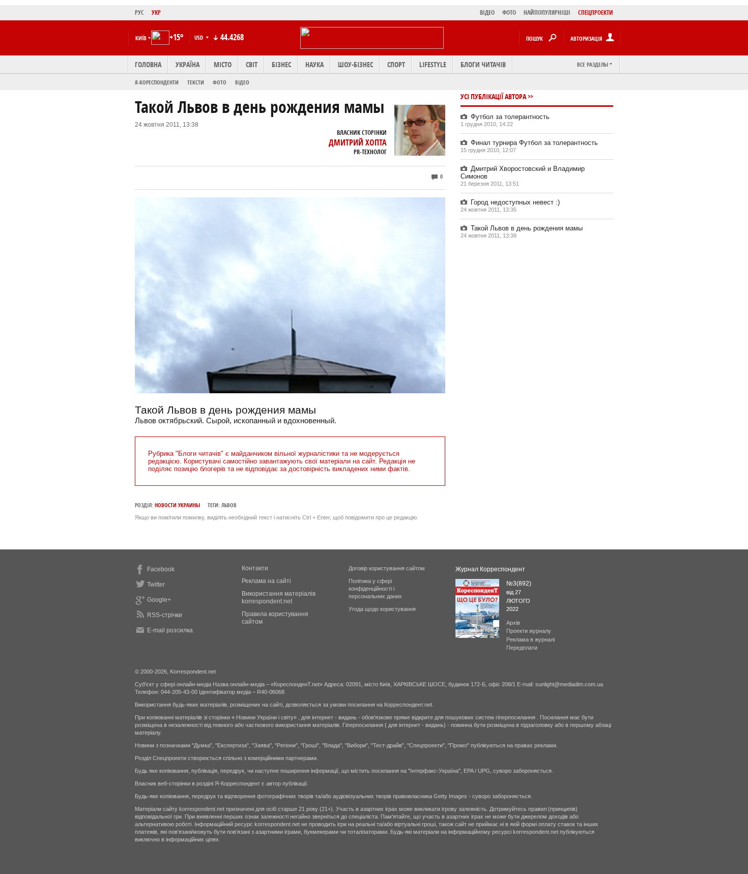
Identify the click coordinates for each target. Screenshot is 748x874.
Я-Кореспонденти (157, 82)
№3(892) (518, 583)
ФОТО (509, 12)
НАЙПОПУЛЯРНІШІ (547, 12)
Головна (148, 64)
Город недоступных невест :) (515, 202)
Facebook (161, 569)
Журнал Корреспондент (490, 569)
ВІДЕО (487, 12)
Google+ (159, 599)
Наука (314, 64)
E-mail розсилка (170, 630)
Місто (223, 64)
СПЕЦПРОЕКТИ (595, 12)
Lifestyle (432, 64)
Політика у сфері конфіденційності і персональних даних (375, 588)
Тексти (195, 82)
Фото (219, 82)
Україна (187, 64)
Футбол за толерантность (510, 117)
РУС (139, 12)
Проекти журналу (528, 631)
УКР (156, 12)
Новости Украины (177, 505)
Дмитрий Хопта (358, 142)
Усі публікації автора (493, 96)
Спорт (396, 64)
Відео (242, 82)
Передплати (521, 648)
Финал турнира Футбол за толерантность (534, 143)
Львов (229, 505)
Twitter (156, 584)
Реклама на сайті (266, 581)
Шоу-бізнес (355, 64)
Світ (251, 64)
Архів (513, 623)
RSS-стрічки (164, 615)
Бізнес (281, 64)
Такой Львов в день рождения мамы (527, 228)
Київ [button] (141, 38)
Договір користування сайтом (387, 568)
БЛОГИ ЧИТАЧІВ (483, 64)
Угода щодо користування (382, 609)
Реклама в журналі (530, 639)
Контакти (255, 568)
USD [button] (199, 37)
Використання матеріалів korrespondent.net (278, 597)
